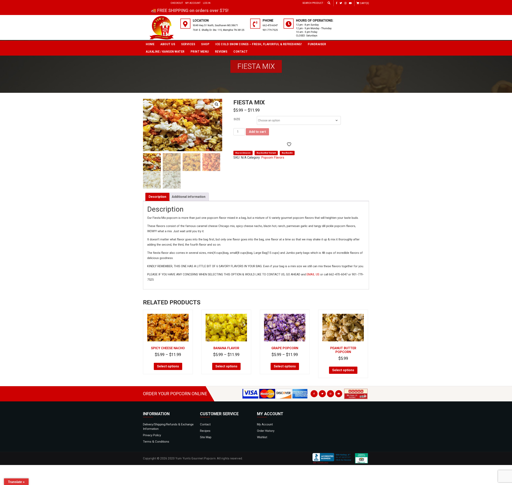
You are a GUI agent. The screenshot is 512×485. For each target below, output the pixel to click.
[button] (216, 104)
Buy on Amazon (243, 153)
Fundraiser (317, 44)
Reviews (221, 51)
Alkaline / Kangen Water (165, 51)
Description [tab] (157, 197)
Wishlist (262, 437)
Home (150, 44)
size (237, 119)
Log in (206, 3)
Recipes (205, 431)
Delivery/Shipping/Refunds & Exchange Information (168, 427)
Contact (240, 51)
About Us (167, 44)
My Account (193, 3)
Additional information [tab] (188, 197)
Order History (265, 431)
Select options (168, 366)
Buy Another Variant (266, 153)
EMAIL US (313, 274)
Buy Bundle (287, 153)
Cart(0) (364, 3)
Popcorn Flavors (272, 157)
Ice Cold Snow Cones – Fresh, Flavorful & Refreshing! (258, 44)
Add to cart (257, 132)
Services (188, 44)
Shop (205, 44)
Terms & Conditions (156, 441)
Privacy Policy (152, 435)
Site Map (205, 437)
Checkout (177, 3)
